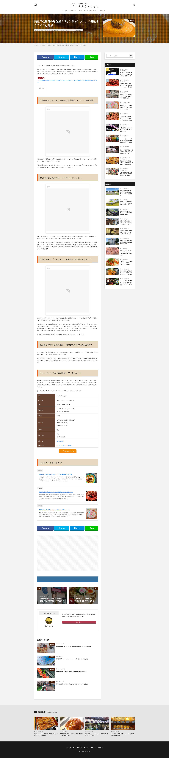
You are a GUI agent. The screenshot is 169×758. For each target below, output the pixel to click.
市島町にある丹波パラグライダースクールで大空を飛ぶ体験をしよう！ (126, 203)
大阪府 (43, 45)
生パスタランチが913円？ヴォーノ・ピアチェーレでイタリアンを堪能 (126, 263)
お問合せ (102, 10)
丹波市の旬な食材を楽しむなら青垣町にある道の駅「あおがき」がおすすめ (126, 193)
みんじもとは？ (70, 747)
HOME (37, 45)
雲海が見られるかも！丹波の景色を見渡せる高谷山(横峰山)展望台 (126, 213)
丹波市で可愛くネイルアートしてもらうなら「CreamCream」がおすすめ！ (126, 253)
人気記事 (79, 10)
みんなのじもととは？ (68, 10)
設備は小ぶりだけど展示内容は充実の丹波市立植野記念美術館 (126, 242)
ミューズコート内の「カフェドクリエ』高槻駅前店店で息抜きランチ (122, 734)
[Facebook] (45, 57)
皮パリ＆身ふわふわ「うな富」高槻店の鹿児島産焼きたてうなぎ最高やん (46, 734)
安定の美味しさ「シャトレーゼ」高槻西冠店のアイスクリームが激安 (96, 734)
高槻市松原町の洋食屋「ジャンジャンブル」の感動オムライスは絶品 (69, 45)
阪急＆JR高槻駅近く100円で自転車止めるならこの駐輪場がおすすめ (126, 151)
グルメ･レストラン (69, 30)
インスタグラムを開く (65, 445)
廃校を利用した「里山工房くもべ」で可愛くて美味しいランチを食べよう (126, 272)
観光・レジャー (94, 10)
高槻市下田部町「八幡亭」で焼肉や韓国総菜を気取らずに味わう (71, 671)
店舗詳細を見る (69, 451)
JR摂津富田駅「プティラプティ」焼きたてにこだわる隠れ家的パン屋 (71, 734)
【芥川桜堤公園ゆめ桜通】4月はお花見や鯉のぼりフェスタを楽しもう (72, 684)
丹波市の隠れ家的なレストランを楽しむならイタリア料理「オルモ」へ (126, 222)
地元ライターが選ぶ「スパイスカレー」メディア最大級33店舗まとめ (55, 474)
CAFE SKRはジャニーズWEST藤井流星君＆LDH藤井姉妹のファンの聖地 (126, 140)
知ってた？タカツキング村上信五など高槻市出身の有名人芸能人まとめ (126, 74)
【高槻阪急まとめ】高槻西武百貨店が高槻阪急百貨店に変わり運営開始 (126, 173)
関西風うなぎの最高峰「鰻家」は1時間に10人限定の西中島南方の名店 (126, 162)
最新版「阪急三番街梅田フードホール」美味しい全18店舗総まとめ (126, 96)
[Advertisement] (68, 553)
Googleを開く (61, 441)
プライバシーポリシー (90, 747)
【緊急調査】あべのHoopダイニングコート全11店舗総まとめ (126, 129)
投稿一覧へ (78, 622)
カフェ (62, 30)
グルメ (86, 10)
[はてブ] (77, 57)
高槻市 (56, 30)
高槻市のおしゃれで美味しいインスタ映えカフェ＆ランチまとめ (54, 510)
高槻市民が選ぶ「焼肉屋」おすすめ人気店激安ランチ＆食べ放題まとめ (56, 492)
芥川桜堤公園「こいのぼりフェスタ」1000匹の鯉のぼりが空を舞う (72, 659)
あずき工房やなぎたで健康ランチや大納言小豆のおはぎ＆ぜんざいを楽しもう (126, 283)
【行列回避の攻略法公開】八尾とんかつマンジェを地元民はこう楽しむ (126, 118)
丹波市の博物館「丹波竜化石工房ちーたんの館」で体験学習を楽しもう (126, 232)
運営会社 (79, 747)
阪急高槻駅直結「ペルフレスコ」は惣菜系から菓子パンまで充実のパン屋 (73, 646)
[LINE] (91, 57)
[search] (131, 56)
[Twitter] (62, 57)
